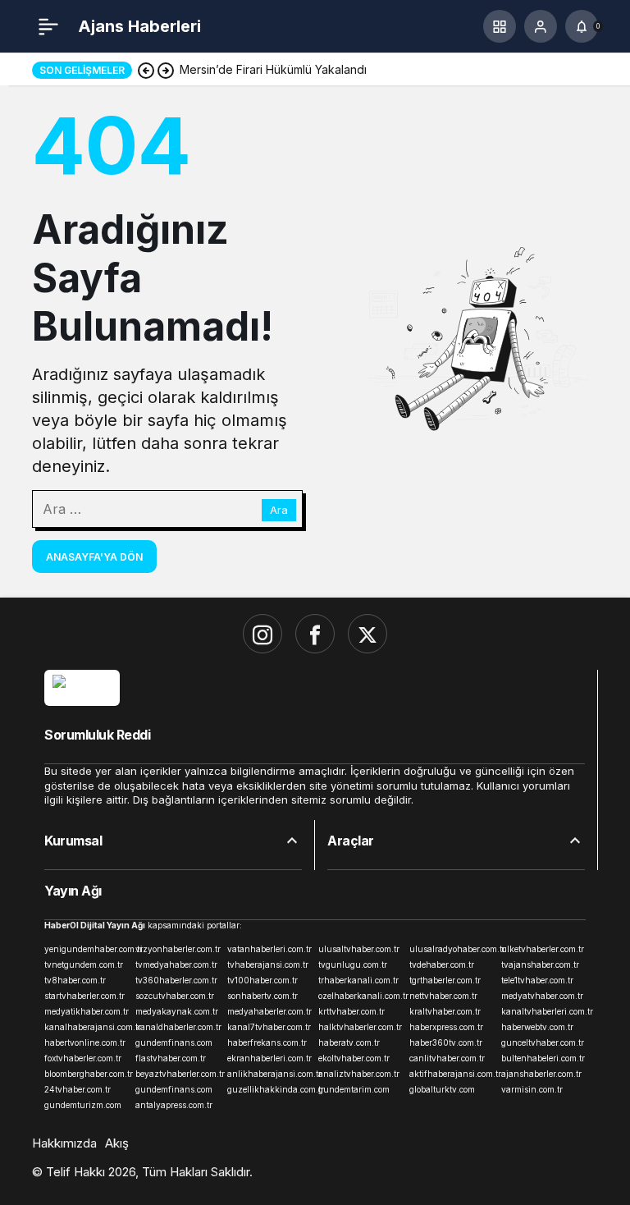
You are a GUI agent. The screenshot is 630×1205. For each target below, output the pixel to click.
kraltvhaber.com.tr (445, 1011)
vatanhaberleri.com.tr (269, 949)
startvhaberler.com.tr (84, 996)
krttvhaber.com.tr (351, 1011)
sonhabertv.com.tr (262, 996)
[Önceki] (146, 69)
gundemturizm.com (82, 1105)
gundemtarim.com (354, 1089)
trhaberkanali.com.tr (358, 980)
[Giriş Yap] (540, 26)
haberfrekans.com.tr (267, 1042)
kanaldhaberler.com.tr (177, 1027)
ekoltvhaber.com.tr (354, 1058)
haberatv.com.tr (349, 1042)
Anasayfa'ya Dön (94, 557)
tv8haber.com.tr (75, 980)
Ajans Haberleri (139, 26)
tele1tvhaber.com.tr (537, 980)
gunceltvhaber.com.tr (542, 1042)
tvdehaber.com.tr (441, 964)
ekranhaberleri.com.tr (269, 1058)
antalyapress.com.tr (173, 1105)
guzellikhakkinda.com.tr (269, 1089)
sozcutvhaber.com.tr (174, 996)
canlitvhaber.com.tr (447, 1058)
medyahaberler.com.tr (269, 1011)
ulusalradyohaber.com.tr (451, 949)
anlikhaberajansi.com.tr (269, 1074)
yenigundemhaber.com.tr (86, 949)
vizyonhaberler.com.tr (177, 949)
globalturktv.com (442, 1089)
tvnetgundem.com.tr (83, 964)
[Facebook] (315, 633)
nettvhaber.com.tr (443, 996)
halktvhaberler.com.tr (360, 1027)
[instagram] (262, 633)
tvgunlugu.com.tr (352, 964)
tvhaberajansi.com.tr (267, 964)
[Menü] (48, 26)
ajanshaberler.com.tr (541, 1074)
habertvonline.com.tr (85, 1042)
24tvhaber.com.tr (77, 1089)
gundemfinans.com (173, 1042)
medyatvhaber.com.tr (542, 996)
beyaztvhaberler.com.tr (177, 1074)
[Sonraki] (166, 69)
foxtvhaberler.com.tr (82, 1058)
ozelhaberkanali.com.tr (360, 996)
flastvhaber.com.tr (170, 1058)
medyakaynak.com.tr (176, 1011)
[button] (499, 26)
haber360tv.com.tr (445, 1042)
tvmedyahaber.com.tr (176, 964)
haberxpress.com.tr (446, 1027)
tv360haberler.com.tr (176, 980)
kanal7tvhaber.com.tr (269, 1027)
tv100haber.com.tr (262, 980)
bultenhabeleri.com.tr (543, 1058)
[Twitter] (367, 633)
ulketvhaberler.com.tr (542, 949)
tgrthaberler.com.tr (445, 980)
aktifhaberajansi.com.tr (451, 1074)
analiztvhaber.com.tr (358, 1074)
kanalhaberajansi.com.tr (86, 1027)
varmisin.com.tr (532, 1089)
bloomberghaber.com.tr (86, 1074)
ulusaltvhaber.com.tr (358, 949)
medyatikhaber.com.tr (86, 1011)
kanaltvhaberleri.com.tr (543, 1011)
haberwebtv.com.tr (537, 1027)
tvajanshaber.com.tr (540, 964)
